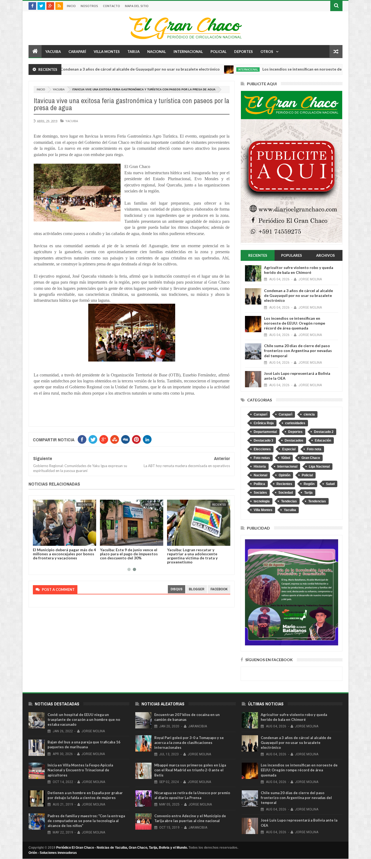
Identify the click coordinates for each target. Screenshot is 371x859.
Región (309, 484)
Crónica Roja (264, 423)
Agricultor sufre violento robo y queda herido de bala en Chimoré (298, 270)
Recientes (85, 504)
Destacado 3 (263, 440)
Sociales (260, 493)
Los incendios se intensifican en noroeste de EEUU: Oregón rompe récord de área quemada (294, 323)
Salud (330, 484)
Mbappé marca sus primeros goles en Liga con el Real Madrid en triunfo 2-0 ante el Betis (190, 770)
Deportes (243, 51)
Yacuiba (53, 51)
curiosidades (295, 423)
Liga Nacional (319, 466)
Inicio (71, 6)
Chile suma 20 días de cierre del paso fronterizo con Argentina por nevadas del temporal (298, 350)
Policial (218, 51)
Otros (266, 51)
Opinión (284, 475)
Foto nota (314, 449)
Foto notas (262, 458)
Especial (288, 449)
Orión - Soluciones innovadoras (53, 853)
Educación (323, 440)
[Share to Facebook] (38, 540)
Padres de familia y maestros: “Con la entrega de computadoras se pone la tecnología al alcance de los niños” (86, 821)
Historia (260, 466)
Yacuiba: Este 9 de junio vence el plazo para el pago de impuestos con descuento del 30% (129, 553)
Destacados (294, 440)
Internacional (188, 51)
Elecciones (262, 449)
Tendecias (289, 501)
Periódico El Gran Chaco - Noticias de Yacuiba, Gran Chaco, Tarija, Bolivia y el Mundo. (122, 848)
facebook (219, 589)
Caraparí (77, 51)
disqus (177, 589)
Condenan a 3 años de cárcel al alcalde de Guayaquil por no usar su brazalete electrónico (114, 69)
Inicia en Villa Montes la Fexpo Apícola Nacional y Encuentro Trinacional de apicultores (80, 770)
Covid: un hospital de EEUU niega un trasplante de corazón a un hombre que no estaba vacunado (84, 719)
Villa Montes (107, 51)
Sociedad (285, 493)
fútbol (285, 458)
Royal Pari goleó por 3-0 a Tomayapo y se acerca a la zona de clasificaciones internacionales (189, 743)
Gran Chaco (310, 458)
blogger (196, 589)
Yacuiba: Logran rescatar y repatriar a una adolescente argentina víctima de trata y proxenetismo (192, 555)
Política (259, 484)
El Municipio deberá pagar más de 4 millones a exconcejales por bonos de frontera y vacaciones (64, 553)
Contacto (111, 6)
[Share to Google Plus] (50, 540)
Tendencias (317, 501)
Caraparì (285, 414)
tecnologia (262, 501)
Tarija (133, 51)
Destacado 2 (324, 432)
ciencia (309, 414)
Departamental (265, 432)
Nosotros (89, 6)
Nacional (156, 51)
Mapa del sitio (137, 6)
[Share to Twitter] (44, 540)
